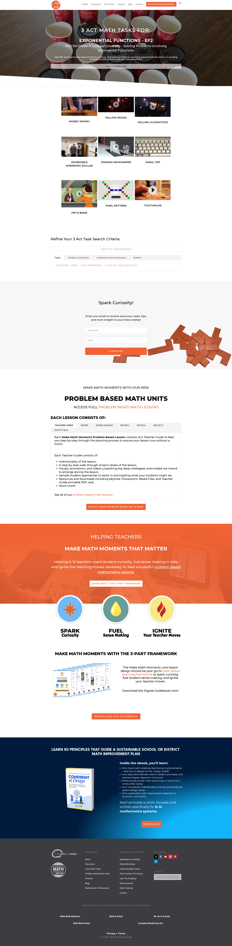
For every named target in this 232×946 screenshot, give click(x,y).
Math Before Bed (81, 923)
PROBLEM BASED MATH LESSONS (128, 407)
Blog (130, 4)
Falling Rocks (116, 117)
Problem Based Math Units (97, 873)
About (85, 4)
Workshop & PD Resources (97, 888)
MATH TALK (61, 430)
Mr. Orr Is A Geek (162, 916)
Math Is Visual (116, 916)
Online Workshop (127, 864)
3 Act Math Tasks (93, 868)
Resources (96, 4)
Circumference (91, 265)
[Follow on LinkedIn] (156, 861)
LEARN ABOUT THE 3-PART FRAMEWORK (116, 583)
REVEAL (125, 425)
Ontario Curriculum (78, 257)
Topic (57, 257)
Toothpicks (153, 205)
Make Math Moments (70, 916)
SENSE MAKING (104, 425)
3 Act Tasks (109, 4)
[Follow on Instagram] (170, 857)
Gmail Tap (152, 162)
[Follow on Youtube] (165, 857)
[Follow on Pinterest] (175, 857)
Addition (62, 265)
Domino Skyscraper (116, 162)
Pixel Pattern (116, 205)
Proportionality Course (130, 868)
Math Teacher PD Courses (131, 873)
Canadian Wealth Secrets (150, 923)
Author (137, 257)
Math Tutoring (126, 888)
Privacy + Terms (116, 933)
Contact (139, 4)
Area (74, 265)
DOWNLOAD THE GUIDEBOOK (116, 716)
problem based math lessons (92, 494)
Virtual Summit (126, 883)
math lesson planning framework (151, 672)
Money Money (79, 121)
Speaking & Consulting (130, 859)
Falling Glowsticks (153, 122)
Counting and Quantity (121, 265)
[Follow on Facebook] (161, 857)
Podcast (121, 4)
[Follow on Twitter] (156, 857)
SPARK (84, 425)
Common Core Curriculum (111, 257)
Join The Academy (128, 878)
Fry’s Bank (79, 212)
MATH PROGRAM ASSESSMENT (161, 4)
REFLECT (158, 425)
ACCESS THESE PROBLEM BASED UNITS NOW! (116, 507)
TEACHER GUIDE (63, 425)
